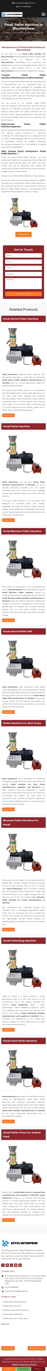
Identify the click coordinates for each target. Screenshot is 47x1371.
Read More (8, 415)
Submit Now (23, 294)
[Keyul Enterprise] (20, 1243)
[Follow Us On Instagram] (11, 1265)
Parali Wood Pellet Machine (14, 1302)
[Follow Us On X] (7, 1265)
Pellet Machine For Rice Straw (15, 1318)
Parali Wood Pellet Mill (12, 1314)
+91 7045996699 (24, 7)
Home (6, 33)
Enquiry (38, 1369)
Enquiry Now (23, 234)
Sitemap (9, 1348)
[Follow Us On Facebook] (3, 1265)
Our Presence (37, 1348)
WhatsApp (24, 1369)
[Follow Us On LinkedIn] (20, 1265)
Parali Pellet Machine (12, 1306)
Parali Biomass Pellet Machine (15, 1310)
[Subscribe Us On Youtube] (15, 1265)
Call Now (10, 1369)
